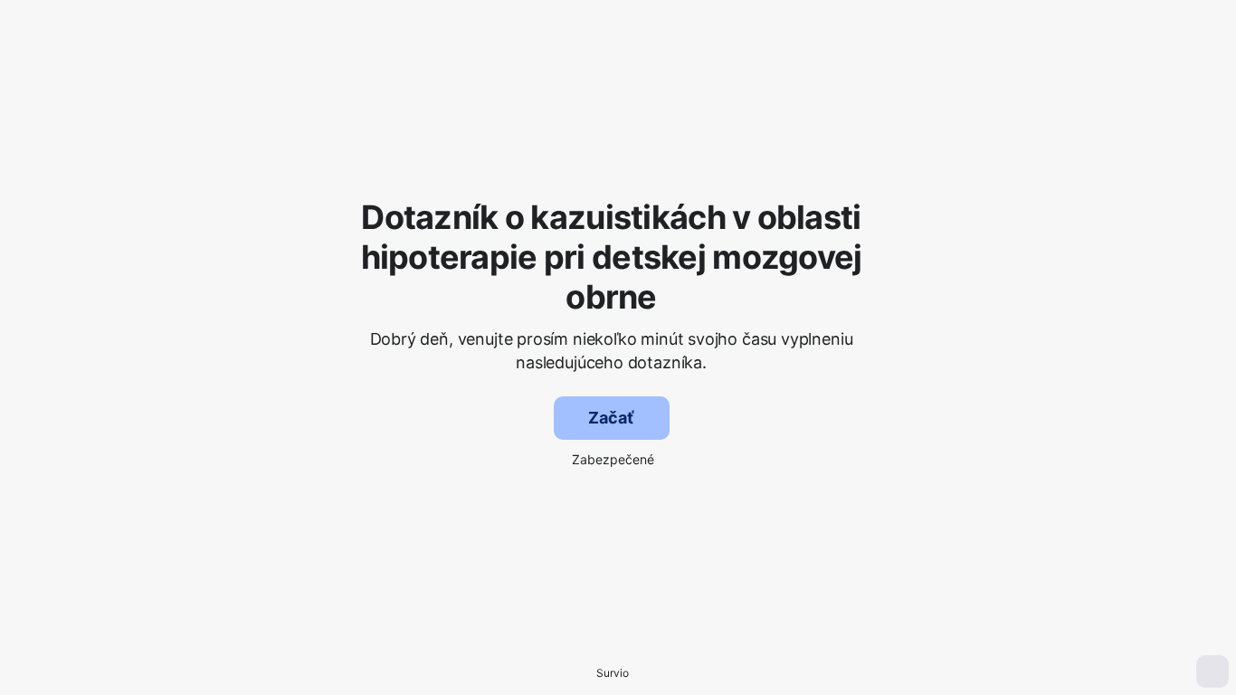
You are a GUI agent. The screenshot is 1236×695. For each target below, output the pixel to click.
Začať (610, 417)
